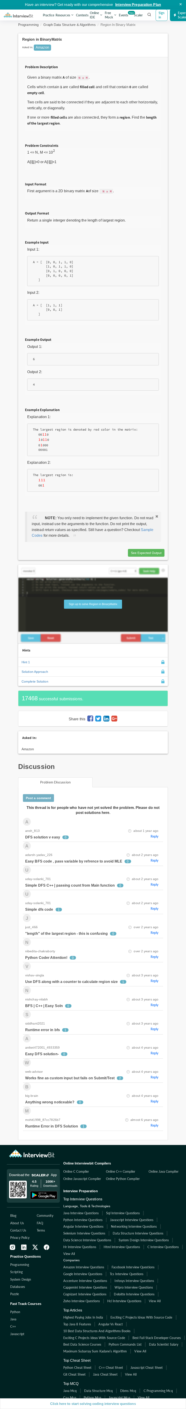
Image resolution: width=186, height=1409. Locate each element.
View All (69, 1254)
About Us (17, 1223)
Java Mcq (70, 1391)
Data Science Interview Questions (87, 1240)
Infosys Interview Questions (134, 1281)
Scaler (138, 15)
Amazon (28, 749)
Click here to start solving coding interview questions (93, 1404)
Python (15, 1312)
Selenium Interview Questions (84, 1233)
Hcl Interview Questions (124, 1301)
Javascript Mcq (119, 1397)
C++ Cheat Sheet (111, 1367)
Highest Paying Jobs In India (83, 1317)
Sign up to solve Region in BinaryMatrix (93, 604)
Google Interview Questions (83, 1274)
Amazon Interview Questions (83, 1267)
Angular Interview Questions (83, 1226)
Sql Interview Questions (123, 1213)
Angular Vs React (110, 1324)
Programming (28, 25)
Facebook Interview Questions (133, 1267)
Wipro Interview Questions (134, 1287)
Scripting (16, 1272)
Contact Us (18, 1230)
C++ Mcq (69, 1397)
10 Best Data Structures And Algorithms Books (96, 1331)
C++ (13, 1326)
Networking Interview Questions (134, 1226)
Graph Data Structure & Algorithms (69, 25)
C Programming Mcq (158, 1391)
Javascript (17, 1334)
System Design (20, 1279)
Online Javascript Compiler (82, 1179)
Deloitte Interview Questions (134, 1294)
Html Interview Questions (122, 1247)
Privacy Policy (19, 1237)
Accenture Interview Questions (85, 1281)
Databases (17, 1287)
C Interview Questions (163, 1247)
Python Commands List (125, 1344)
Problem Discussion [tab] (55, 782)
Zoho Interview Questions (81, 1301)
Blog (13, 1215)
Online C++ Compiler (120, 1171)
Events (124, 14)
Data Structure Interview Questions (138, 1233)
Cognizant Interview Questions (85, 1294)
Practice (48, 15)
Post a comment (38, 798)
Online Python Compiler (123, 1179)
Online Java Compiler (164, 1171)
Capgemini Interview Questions (85, 1287)
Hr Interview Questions (79, 1247)
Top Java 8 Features (77, 1324)
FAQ (40, 1223)
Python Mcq (92, 1397)
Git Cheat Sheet (74, 1374)
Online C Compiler (76, 1171)
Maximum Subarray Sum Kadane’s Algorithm (95, 1351)
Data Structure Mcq (98, 1391)
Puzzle (14, 1294)
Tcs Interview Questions (126, 1274)
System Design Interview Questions (144, 1240)
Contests (82, 15)
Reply (155, 836)
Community (45, 1215)
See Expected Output (146, 553)
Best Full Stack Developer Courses (156, 1338)
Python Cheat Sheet (77, 1367)
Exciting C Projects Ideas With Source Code (141, 1317)
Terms (41, 1230)
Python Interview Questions (83, 1220)
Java (13, 1319)
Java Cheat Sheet (105, 1374)
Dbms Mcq (128, 1391)
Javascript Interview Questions (131, 1220)
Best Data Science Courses (82, 1344)
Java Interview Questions (81, 1213)
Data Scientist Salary (163, 1344)
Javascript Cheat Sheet (146, 1367)
